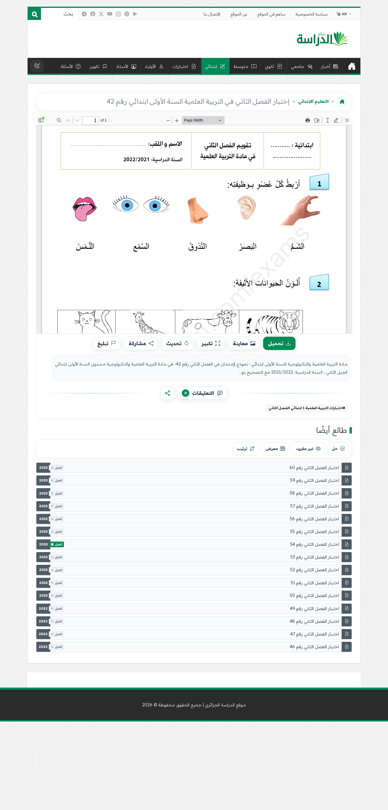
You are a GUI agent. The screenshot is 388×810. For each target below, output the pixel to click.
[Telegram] (84, 14)
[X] (101, 14)
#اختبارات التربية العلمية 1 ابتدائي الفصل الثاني (307, 408)
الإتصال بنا (211, 14)
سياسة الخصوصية (312, 14)
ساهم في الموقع (271, 14)
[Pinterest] (126, 14)
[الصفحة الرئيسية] (342, 101)
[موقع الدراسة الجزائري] (322, 39)
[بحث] (34, 14)
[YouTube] (109, 14)
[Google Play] (135, 14)
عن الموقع (238, 14)
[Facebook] (92, 14)
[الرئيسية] (351, 66)
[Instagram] (118, 14)
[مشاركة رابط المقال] (167, 393)
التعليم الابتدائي (313, 101)
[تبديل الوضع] (37, 66)
